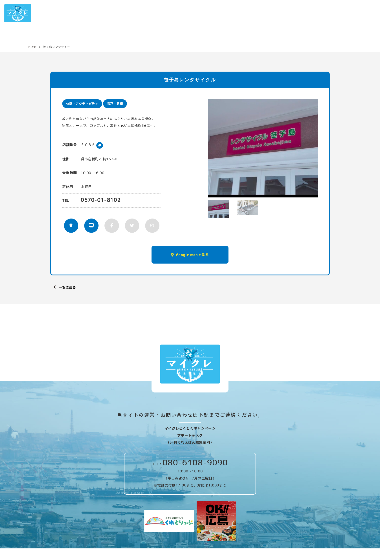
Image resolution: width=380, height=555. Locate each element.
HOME (32, 47)
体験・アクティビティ (82, 103)
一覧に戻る (67, 287)
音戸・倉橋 (115, 103)
